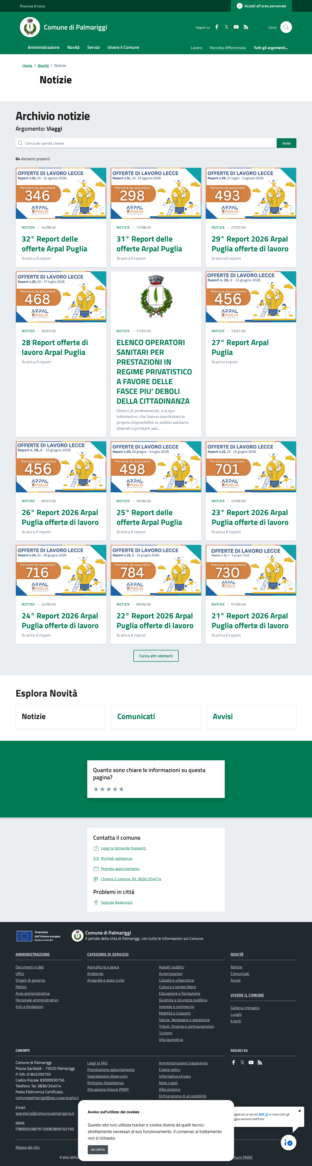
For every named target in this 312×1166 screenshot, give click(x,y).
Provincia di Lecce (32, 6)
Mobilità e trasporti (175, 1013)
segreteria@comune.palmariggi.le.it (45, 1113)
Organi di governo (30, 980)
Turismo (165, 1033)
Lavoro (196, 48)
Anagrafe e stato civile (105, 980)
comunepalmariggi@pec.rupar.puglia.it (47, 1098)
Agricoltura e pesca (103, 967)
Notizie (236, 967)
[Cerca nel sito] (286, 27)
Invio (287, 143)
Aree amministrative (33, 993)
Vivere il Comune (247, 995)
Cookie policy (169, 1069)
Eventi (236, 1021)
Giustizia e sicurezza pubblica (183, 1000)
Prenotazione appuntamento (111, 1069)
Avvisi (236, 980)
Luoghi (236, 1014)
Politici (21, 987)
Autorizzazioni (171, 973)
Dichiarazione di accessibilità (182, 1096)
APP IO (263, 1114)
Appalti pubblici (171, 967)
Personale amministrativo (37, 1000)
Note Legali (168, 1083)
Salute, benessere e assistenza (184, 1020)
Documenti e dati (30, 967)
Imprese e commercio (176, 1006)
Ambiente (95, 973)
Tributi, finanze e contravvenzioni (186, 1026)
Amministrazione (33, 954)
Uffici (20, 973)
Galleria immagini (245, 1008)
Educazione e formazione (179, 993)
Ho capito (98, 1149)
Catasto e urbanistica (176, 980)
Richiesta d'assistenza (105, 1083)
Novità (43, 65)
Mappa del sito (27, 1147)
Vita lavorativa (171, 1039)
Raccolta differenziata (228, 48)
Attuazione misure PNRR (108, 1089)
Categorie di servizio (107, 954)
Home (27, 65)
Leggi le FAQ (97, 1063)
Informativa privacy (175, 1076)
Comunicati (240, 973)
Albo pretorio (169, 1089)
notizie (28, 227)
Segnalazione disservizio (107, 1076)
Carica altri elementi (156, 656)
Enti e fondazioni (29, 1006)
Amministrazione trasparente (183, 1063)
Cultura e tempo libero (177, 987)
